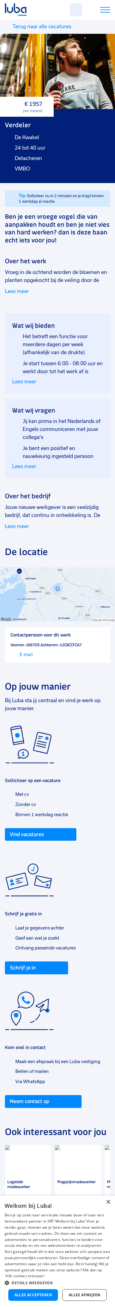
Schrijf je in (23, 968)
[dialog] (57, 1251)
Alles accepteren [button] (33, 1294)
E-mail (26, 654)
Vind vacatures (27, 834)
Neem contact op (29, 1101)
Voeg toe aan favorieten (44, 1152)
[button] (57, 1283)
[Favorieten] (76, 9)
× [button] (108, 1202)
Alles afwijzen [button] (85, 1294)
